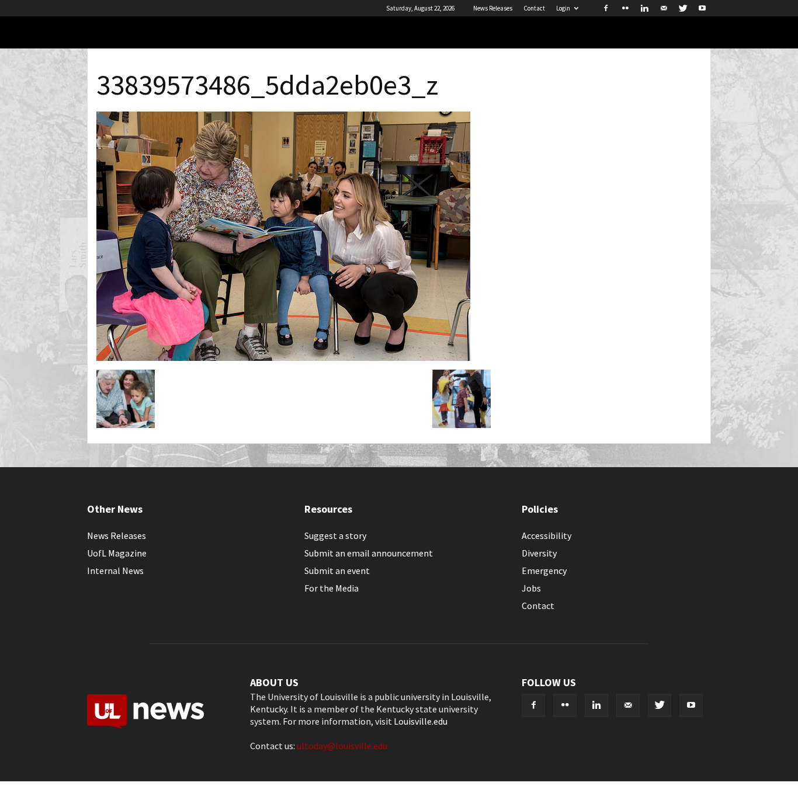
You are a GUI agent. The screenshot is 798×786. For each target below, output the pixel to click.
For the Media (331, 588)
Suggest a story (335, 535)
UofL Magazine (117, 553)
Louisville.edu (420, 721)
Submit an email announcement (368, 553)
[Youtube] (702, 8)
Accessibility (546, 535)
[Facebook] (606, 8)
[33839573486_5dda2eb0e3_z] (283, 357)
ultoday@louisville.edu (342, 746)
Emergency (544, 570)
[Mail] (663, 8)
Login (563, 8)
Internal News (115, 570)
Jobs (531, 588)
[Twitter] (683, 8)
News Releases (492, 8)
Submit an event (337, 570)
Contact (534, 8)
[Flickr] (625, 8)
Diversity (539, 553)
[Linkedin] (644, 8)
